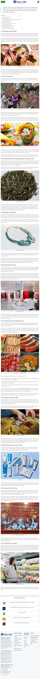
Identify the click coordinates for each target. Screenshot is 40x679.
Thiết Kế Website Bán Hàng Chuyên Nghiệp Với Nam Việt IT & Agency (22, 602)
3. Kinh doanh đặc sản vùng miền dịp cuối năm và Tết (11, 19)
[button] (3, 2)
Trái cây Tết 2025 (22, 612)
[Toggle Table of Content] (20, 16)
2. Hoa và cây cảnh (5, 18)
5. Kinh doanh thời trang (6, 22)
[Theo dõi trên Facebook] (2, 674)
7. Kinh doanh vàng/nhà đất (7, 24)
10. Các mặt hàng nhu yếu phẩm (8, 28)
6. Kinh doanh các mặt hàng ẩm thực (8, 23)
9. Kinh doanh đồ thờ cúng (6, 27)
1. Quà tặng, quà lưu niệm (6, 17)
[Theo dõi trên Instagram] (3, 674)
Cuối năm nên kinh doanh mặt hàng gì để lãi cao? (22, 617)
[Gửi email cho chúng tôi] (5, 674)
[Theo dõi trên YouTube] (7, 674)
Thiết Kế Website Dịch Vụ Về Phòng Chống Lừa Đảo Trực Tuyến (22, 607)
